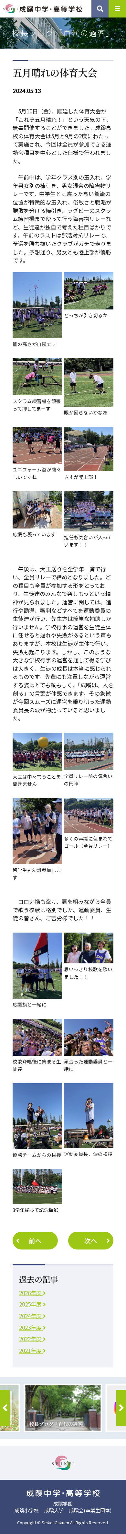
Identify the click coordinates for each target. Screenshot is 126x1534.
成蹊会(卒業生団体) (90, 1510)
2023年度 (31, 1327)
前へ (35, 1240)
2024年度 (31, 1316)
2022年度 (31, 1339)
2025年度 (31, 1304)
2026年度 (31, 1293)
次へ (90, 1240)
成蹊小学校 (27, 1510)
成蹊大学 (54, 1510)
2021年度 (31, 1350)
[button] (5, 1408)
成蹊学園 (63, 1503)
